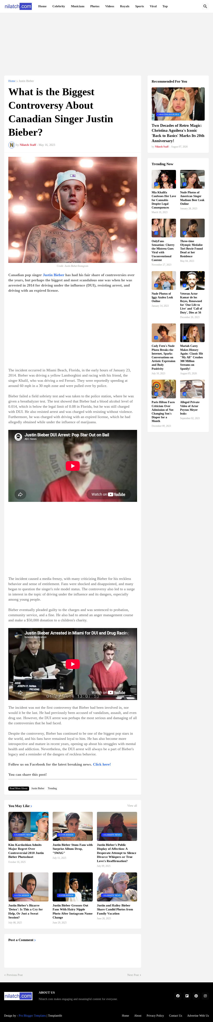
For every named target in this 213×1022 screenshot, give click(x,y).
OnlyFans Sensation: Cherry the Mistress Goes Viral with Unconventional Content (163, 251)
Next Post (133, 975)
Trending (52, 788)
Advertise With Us (198, 1015)
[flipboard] (187, 996)
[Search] (205, 6)
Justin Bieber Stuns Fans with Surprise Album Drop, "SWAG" (73, 849)
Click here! (102, 764)
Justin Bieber (26, 81)
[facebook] (177, 996)
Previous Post (15, 975)
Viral (153, 6)
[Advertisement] (106, 42)
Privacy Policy (155, 1015)
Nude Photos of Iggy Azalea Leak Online (162, 297)
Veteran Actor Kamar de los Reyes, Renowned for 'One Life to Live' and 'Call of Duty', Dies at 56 (191, 303)
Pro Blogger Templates (32, 1015)
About (137, 1015)
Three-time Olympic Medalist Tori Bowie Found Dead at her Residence (191, 249)
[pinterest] (196, 996)
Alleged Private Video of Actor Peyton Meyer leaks (189, 408)
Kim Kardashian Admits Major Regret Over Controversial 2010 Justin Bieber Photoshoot (26, 851)
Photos (94, 6)
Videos (109, 6)
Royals (124, 6)
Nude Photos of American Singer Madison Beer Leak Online (192, 198)
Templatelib (55, 1015)
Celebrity (58, 6)
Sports (139, 6)
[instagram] (205, 996)
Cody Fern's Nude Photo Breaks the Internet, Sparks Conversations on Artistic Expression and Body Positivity (163, 357)
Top (165, 6)
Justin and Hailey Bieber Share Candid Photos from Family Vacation (115, 909)
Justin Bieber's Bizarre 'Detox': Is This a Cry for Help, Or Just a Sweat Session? (25, 911)
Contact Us (175, 1015)
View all (132, 805)
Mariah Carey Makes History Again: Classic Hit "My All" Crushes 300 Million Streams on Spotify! (191, 357)
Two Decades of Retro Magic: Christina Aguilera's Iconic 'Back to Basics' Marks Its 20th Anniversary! (178, 133)
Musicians (77, 6)
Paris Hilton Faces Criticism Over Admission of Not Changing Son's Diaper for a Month (163, 412)
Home (42, 6)
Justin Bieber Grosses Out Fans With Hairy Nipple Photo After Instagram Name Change (73, 911)
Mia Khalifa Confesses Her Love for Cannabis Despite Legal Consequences (164, 200)
